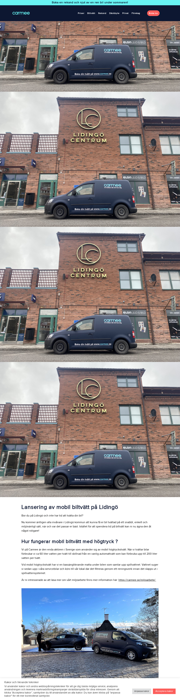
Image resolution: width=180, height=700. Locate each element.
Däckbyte (114, 13)
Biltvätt (91, 13)
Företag (136, 13)
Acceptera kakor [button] (164, 691)
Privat (125, 13)
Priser (81, 13)
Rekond (102, 13)
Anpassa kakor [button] (141, 691)
